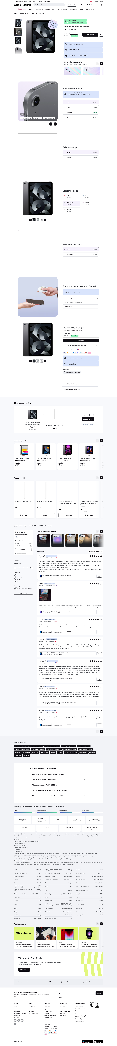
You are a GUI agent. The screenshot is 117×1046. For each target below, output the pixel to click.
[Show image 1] (34, 219)
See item (69, 575)
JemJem (75, 349)
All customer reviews (65, 1011)
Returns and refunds (34, 1013)
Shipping (31, 1011)
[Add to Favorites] (101, 35)
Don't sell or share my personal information (80, 1015)
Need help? (81, 5)
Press (15, 1009)
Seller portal (47, 1024)
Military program (48, 1019)
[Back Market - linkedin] (15, 1024)
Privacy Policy (78, 1019)
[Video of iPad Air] (18, 32)
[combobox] (81, 299)
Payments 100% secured (50, 1028)
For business (90, 5)
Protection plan (48, 1011)
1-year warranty (48, 1009)
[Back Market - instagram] (15, 1020)
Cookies (77, 1013)
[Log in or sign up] (97, 4)
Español (101, 1)
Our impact (17, 1011)
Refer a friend (47, 1006)
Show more (42, 571)
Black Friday (63, 1015)
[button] (53, 24)
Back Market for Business (50, 1026)
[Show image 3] (41, 219)
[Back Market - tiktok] (18, 1020)
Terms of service (79, 1006)
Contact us (32, 1006)
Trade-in (46, 1013)
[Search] (35, 5)
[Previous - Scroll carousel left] (97, 63)
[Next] (45, 220)
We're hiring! (17, 1015)
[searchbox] (50, 4)
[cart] (101, 4)
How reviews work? (21, 553)
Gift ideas (62, 1013)
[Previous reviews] (97, 731)
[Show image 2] (37, 219)
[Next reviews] (101, 731)
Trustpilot (16, 1018)
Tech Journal (63, 1006)
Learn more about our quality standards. (62, 864)
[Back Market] (22, 5)
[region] (83, 71)
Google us (38, 964)
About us (16, 1006)
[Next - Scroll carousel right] (101, 63)
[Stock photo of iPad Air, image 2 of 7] (18, 41)
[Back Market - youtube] (22, 1020)
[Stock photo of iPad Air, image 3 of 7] (18, 49)
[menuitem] (39, 9)
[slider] (15, 568)
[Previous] (30, 220)
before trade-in (74, 34)
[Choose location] (91, 1)
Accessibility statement (20, 1013)
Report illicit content (80, 1021)
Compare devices (64, 1009)
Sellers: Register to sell (50, 1022)
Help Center (32, 1009)
